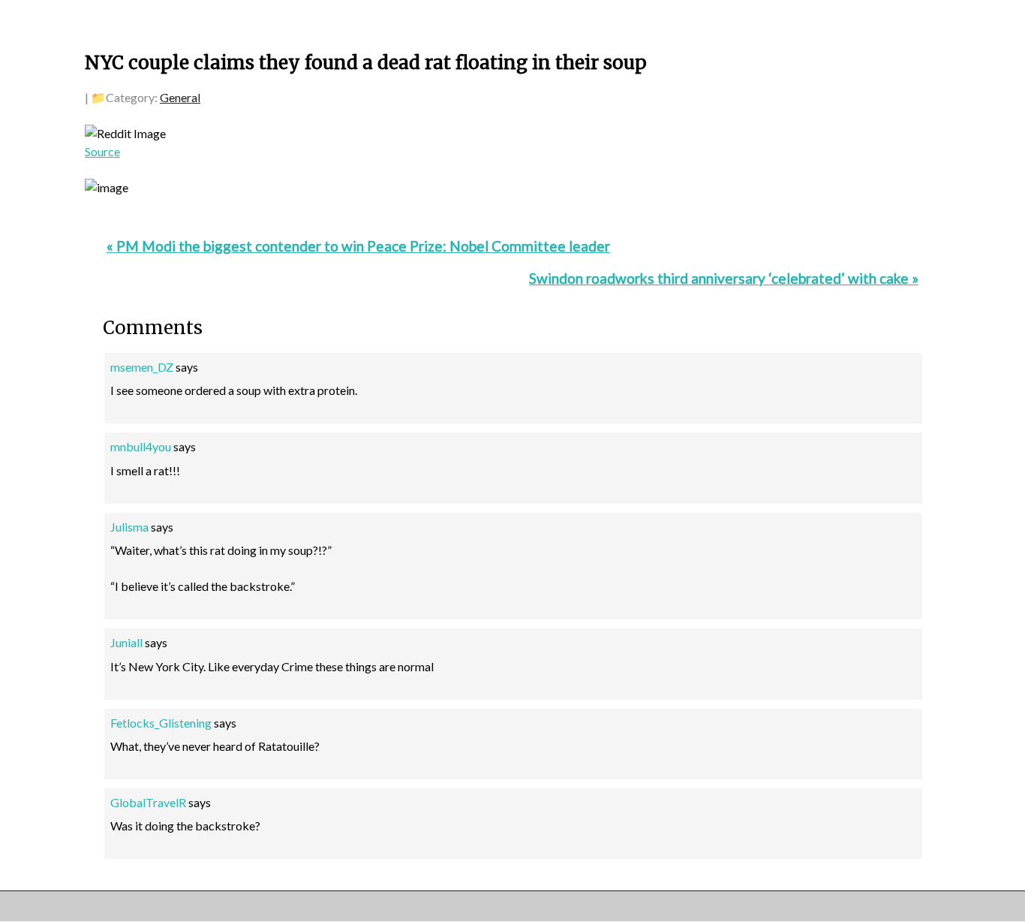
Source (102, 151)
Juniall (126, 642)
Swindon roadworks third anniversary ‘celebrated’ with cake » (723, 278)
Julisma (129, 527)
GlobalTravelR (148, 802)
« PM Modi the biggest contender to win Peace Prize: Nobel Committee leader (358, 246)
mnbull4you (140, 446)
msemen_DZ (141, 367)
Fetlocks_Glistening (161, 723)
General (180, 97)
